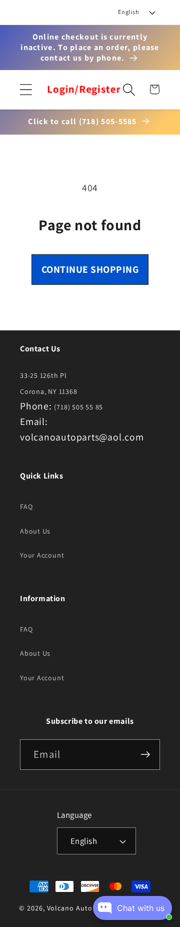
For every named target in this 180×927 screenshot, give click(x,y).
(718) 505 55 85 (78, 406)
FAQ (26, 506)
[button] (26, 89)
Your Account (42, 555)
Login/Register (84, 90)
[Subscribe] (145, 754)
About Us (35, 531)
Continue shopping (90, 269)
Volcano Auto (69, 907)
